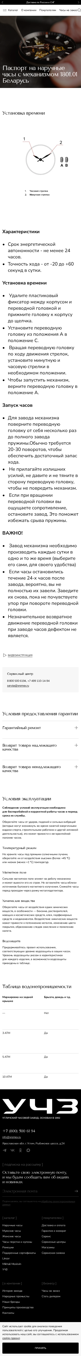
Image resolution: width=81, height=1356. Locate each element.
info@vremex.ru (11, 1137)
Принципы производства (18, 1307)
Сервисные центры (54, 1242)
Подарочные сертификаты (19, 1253)
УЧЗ (4, 1269)
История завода (12, 1291)
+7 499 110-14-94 (39, 681)
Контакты (8, 1313)
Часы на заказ (51, 1291)
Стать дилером (51, 1296)
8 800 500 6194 (16, 681)
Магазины (48, 1247)
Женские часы (11, 1236)
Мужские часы (11, 1231)
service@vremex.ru (18, 685)
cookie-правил (11, 1338)
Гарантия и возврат (54, 1231)
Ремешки (8, 1247)
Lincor (5, 1258)
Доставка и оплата (53, 1225)
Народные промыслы (15, 1296)
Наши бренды (11, 1302)
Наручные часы (12, 1225)
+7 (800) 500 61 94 (18, 1131)
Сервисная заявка (53, 1253)
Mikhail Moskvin (11, 1264)
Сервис (46, 1236)
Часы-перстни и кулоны (17, 1242)
